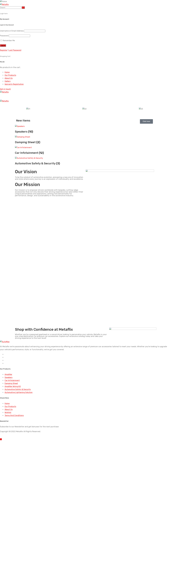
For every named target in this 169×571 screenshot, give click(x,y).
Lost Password (15, 50)
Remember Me (8, 40)
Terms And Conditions (14, 415)
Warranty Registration (14, 84)
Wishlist (8, 412)
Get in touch (5, 89)
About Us (9, 78)
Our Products (10, 75)
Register (3, 50)
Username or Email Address (12, 31)
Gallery (8, 81)
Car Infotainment (12, 380)
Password (4, 36)
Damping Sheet (11, 383)
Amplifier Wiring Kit (13, 386)
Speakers (8, 377)
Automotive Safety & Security (18, 389)
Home (7, 72)
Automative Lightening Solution (19, 392)
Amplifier (8, 374)
